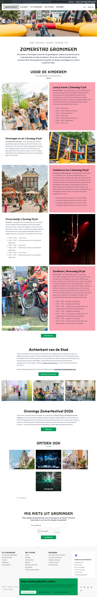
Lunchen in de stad (53, 562)
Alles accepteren (28, 592)
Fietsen (27, 555)
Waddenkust (5, 562)
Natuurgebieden (6, 564)
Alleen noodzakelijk (44, 592)
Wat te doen (30, 552)
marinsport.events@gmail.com (65, 369)
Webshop (71, 1)
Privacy (16, 587)
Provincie (4, 560)
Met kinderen (49, 42)
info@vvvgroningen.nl (81, 574)
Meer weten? (48, 335)
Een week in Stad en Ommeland (56, 555)
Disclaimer (10, 587)
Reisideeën (52, 552)
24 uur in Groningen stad (54, 557)
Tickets (77, 1)
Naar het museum (53, 564)
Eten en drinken (40, 42)
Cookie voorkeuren (8, 589)
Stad (66, 42)
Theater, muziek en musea (32, 569)
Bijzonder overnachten (31, 564)
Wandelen (28, 557)
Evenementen (59, 42)
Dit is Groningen (8, 552)
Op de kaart (91, 1)
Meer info (48, 429)
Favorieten (84, 1)
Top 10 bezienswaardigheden (9, 555)
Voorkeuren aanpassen (61, 592)
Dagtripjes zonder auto (54, 560)
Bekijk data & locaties (48, 374)
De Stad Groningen (7, 557)
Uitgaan (32, 42)
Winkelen (27, 562)
